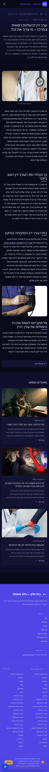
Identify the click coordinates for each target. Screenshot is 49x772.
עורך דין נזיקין (42, 721)
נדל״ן (21, 692)
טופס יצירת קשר (28, 655)
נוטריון (45, 696)
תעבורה (20, 746)
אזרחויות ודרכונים (41, 674)
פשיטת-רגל (43, 742)
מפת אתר (44, 641)
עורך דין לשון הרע (41, 714)
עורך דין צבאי (18, 724)
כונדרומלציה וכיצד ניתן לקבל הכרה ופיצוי (25, 424)
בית (46, 14)
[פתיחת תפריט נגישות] (5, 766)
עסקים (21, 735)
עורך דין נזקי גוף (17, 721)
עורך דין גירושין (42, 703)
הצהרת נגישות (42, 634)
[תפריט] (4, 4)
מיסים (45, 688)
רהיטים (20, 742)
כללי (45, 685)
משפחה (44, 692)
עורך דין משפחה (17, 717)
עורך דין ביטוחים (41, 699)
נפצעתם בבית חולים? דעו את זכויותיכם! (26, 545)
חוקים (21, 681)
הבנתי (8, 762)
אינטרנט (44, 678)
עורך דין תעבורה (41, 735)
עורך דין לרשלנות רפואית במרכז (18, 243)
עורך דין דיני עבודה (16, 703)
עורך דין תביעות (42, 732)
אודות (45, 626)
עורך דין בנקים (18, 699)
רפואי (45, 746)
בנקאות (44, 681)
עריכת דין (20, 739)
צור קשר (44, 630)
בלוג (41, 14)
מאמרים (44, 622)
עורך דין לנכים (18, 710)
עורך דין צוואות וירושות (39, 728)
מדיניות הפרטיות (24, 766)
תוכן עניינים (39, 364)
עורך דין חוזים (42, 710)
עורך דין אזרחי (18, 696)
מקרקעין (20, 688)
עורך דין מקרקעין (41, 717)
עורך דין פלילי (42, 724)
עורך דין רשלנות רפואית (15, 728)
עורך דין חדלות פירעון (15, 706)
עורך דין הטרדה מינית (40, 706)
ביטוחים (20, 678)
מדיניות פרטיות (42, 637)
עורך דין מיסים (18, 714)
